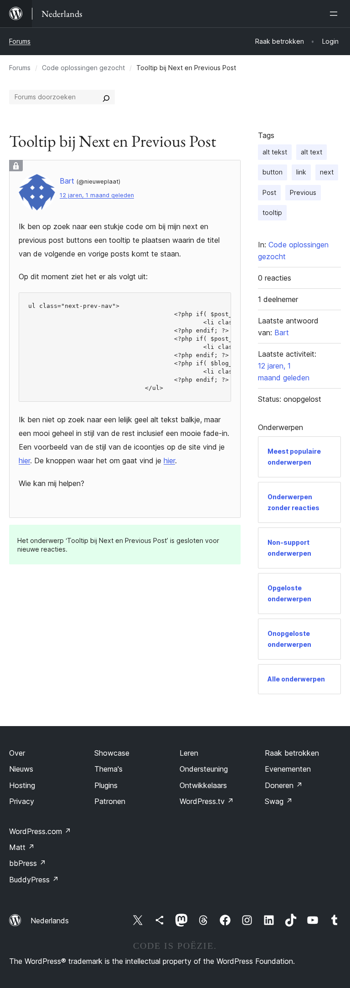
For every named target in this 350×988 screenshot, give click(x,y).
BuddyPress (34, 879)
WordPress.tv (207, 801)
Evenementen (288, 768)
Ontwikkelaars (203, 785)
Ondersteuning (204, 768)
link (301, 172)
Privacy (21, 801)
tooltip (272, 212)
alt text (311, 152)
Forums (20, 41)
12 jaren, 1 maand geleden (97, 195)
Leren (189, 753)
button (272, 172)
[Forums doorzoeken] (106, 97)
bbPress (27, 863)
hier (24, 460)
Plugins (106, 785)
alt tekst (274, 152)
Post (269, 192)
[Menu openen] (335, 13)
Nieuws (21, 768)
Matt (22, 847)
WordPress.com (40, 831)
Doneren (284, 785)
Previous (303, 192)
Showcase (111, 753)
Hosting (22, 785)
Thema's (108, 768)
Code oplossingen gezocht (83, 68)
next (327, 172)
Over (17, 753)
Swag (279, 801)
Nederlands (50, 920)
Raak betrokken (292, 753)
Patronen (109, 801)
